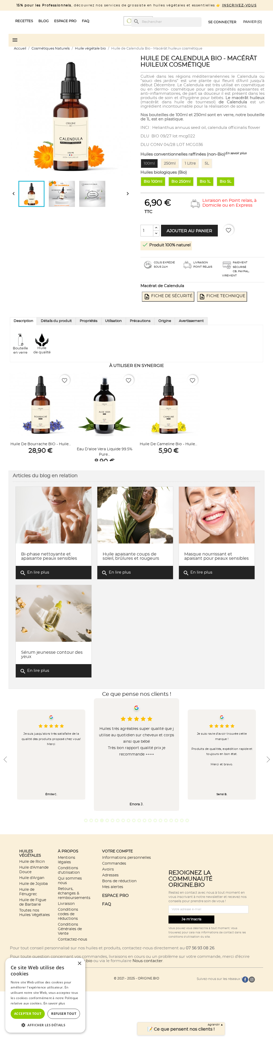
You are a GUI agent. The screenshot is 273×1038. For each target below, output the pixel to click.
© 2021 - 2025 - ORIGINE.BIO (136, 978)
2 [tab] (91, 820)
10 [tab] (133, 820)
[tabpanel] (136, 754)
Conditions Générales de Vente (70, 928)
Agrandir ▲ (215, 1024)
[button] (45, 1024)
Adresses (110, 875)
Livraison (66, 904)
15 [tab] (160, 820)
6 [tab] (112, 820)
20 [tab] (187, 820)
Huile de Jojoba (33, 884)
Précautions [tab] (140, 321)
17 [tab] (171, 820)
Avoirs (108, 869)
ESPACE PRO (115, 896)
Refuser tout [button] (63, 1013)
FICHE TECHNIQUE (222, 296)
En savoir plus (235, 153)
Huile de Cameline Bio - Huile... (168, 444)
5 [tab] (107, 820)
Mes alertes (112, 887)
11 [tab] (139, 820)
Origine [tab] (164, 321)
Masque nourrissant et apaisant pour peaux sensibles (216, 556)
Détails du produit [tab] (56, 321)
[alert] (45, 995)
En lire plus (34, 573)
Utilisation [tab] (113, 321)
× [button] (79, 964)
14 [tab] (155, 820)
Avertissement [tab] (191, 321)
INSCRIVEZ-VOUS (239, 5)
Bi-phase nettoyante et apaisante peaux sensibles (49, 556)
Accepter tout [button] (27, 1013)
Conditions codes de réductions (68, 914)
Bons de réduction (119, 881)
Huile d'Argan (31, 878)
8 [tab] (123, 820)
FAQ (106, 904)
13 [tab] (149, 820)
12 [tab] (144, 820)
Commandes (114, 863)
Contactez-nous (72, 939)
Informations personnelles (126, 858)
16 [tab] (165, 820)
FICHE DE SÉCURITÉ (168, 296)
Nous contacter (148, 961)
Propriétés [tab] (88, 321)
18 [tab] (176, 820)
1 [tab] (85, 820)
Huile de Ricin (32, 862)
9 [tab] (128, 820)
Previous (5, 759)
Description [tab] (23, 321)
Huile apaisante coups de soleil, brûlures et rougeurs (131, 556)
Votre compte (117, 851)
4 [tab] (101, 820)
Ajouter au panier (189, 231)
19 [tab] (181, 820)
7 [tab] (117, 820)
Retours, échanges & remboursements (74, 893)
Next (267, 759)
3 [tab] (96, 820)
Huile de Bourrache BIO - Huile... (40, 444)
